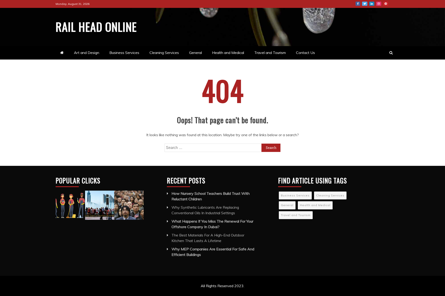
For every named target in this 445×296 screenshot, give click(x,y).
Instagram (378, 4)
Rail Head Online (96, 26)
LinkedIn (371, 4)
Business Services (124, 52)
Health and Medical (228, 52)
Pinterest (385, 4)
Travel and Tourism (270, 52)
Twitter (364, 4)
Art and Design (86, 52)
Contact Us (305, 52)
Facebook (358, 4)
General (195, 52)
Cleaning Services (164, 52)
